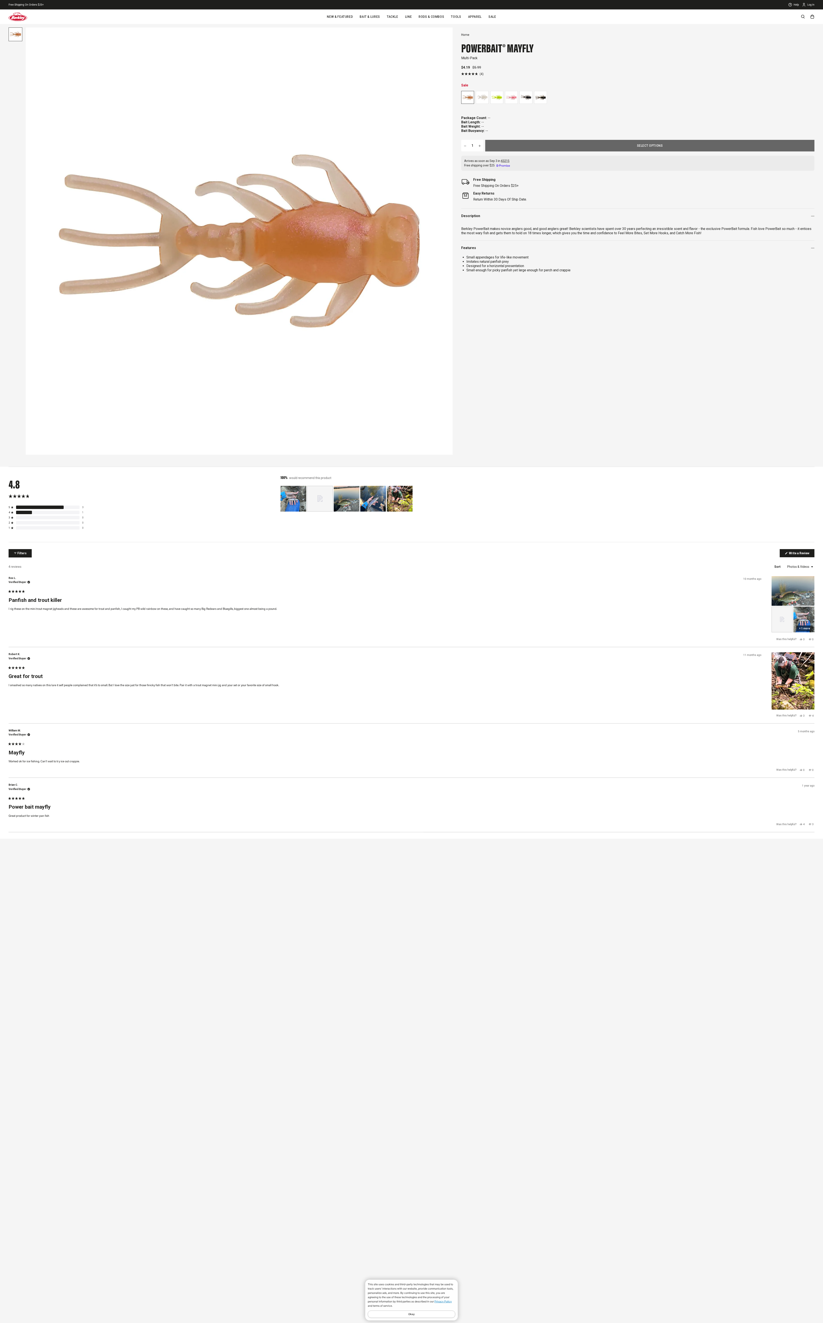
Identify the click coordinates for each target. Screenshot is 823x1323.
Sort (777, 566)
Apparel (475, 16)
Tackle (392, 16)
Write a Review (801, 554)
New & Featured (340, 16)
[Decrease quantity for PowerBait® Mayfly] (465, 145)
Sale (492, 16)
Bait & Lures (370, 16)
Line (408, 16)
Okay (411, 1314)
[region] (347, 499)
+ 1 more (804, 628)
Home (465, 34)
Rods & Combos (431, 16)
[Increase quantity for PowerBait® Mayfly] (480, 145)
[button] (472, 73)
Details (55, 4)
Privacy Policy (443, 1301)
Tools (456, 16)
